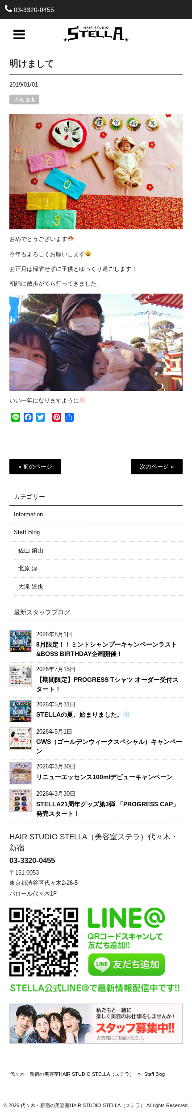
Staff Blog (27, 532)
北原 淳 (28, 568)
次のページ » (157, 466)
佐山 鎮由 (30, 550)
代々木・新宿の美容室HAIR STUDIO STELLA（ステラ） (72, 1074)
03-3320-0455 (34, 9)
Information (28, 514)
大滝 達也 (24, 99)
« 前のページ (35, 466)
